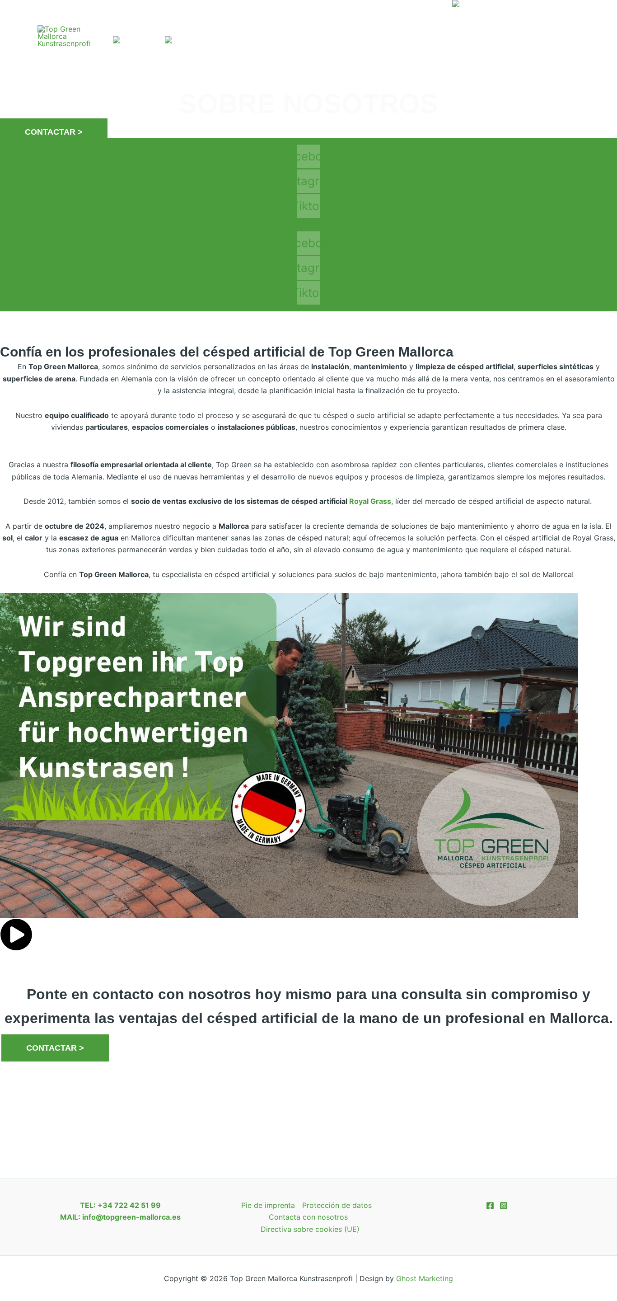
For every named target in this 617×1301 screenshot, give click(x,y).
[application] (157, 18)
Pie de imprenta (268, 1205)
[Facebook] (567, 43)
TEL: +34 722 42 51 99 (120, 1205)
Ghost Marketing (424, 1278)
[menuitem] (473, 18)
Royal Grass (370, 501)
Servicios (133, 18)
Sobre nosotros (348, 18)
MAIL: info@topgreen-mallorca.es (120, 1216)
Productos (199, 18)
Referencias (272, 18)
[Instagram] (564, 31)
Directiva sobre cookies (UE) (310, 1229)
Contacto (417, 18)
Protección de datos (337, 1205)
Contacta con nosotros (308, 1216)
